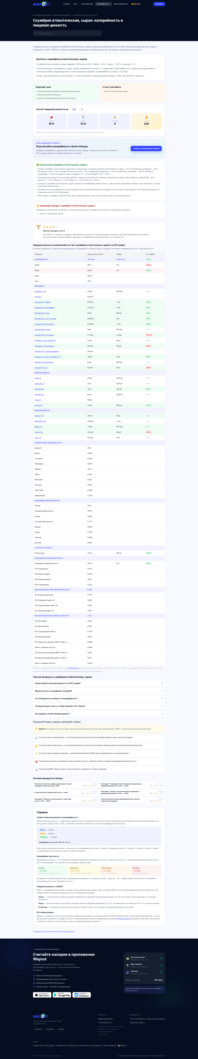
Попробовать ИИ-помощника (112, 538)
